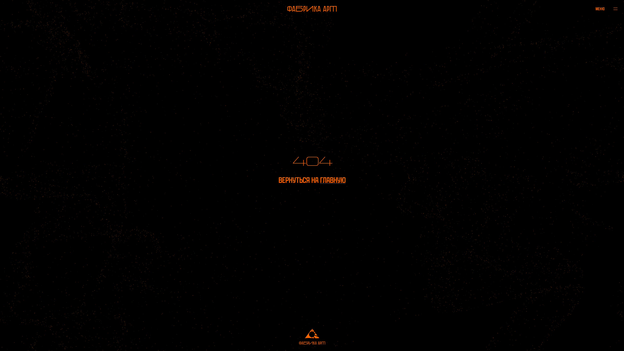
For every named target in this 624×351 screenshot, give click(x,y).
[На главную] (312, 9)
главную (333, 180)
